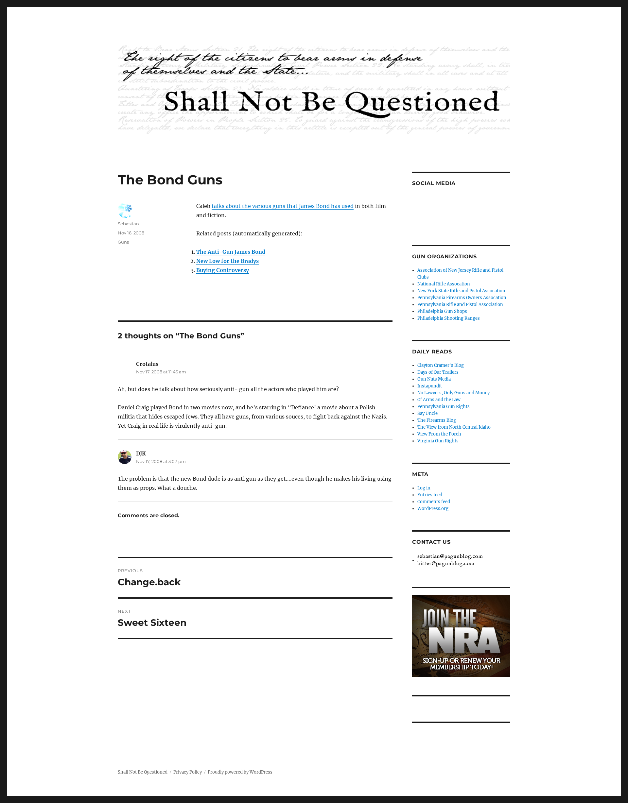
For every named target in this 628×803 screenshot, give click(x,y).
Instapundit (429, 386)
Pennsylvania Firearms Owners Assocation (461, 297)
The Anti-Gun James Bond (230, 251)
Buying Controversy (222, 270)
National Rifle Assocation (443, 284)
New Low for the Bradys (227, 261)
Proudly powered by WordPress (240, 772)
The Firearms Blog (436, 420)
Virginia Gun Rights (438, 441)
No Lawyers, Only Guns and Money (453, 393)
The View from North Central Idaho (454, 427)
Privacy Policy (187, 772)
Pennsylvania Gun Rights (443, 406)
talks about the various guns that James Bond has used (283, 206)
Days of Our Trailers (438, 372)
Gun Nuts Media (434, 379)
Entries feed (429, 495)
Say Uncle (427, 413)
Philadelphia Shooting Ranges (448, 318)
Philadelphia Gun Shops (442, 311)
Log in (423, 488)
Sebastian (128, 223)
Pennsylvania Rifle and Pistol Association (460, 304)
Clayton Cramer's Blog (440, 365)
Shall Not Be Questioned (142, 772)
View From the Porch (439, 434)
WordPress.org (432, 508)
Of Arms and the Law (439, 399)
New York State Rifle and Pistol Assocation (461, 291)
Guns (123, 242)
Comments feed (433, 501)
